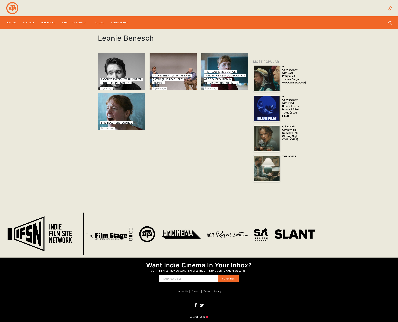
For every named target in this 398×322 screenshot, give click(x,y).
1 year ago (106, 88)
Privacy (217, 291)
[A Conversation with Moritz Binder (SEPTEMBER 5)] (121, 71)
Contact (196, 291)
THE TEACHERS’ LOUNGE (116, 122)
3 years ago (159, 88)
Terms (207, 291)
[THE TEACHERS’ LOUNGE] (121, 111)
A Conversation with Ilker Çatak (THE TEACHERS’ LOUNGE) (172, 79)
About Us (183, 291)
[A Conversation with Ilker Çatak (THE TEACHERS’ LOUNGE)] (173, 71)
